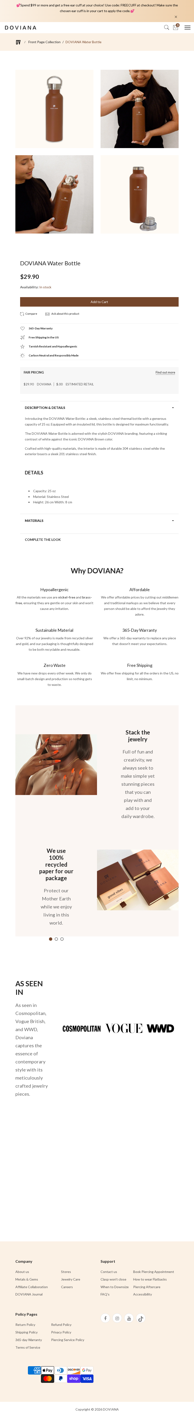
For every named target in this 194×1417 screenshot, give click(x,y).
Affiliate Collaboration (31, 1287)
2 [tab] (56, 939)
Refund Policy (61, 1325)
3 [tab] (62, 939)
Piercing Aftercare (146, 1287)
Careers (67, 1287)
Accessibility (142, 1294)
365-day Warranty (28, 1340)
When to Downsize (115, 1287)
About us (22, 1272)
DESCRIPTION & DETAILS (45, 407)
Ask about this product (65, 313)
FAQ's (105, 1294)
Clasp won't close (113, 1279)
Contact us (109, 1272)
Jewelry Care (70, 1279)
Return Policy (25, 1325)
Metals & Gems (26, 1279)
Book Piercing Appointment (153, 1272)
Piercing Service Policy (67, 1340)
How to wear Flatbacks (150, 1279)
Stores (66, 1272)
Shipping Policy (26, 1332)
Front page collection (44, 42)
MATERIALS (34, 520)
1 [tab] (50, 939)
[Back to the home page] (18, 42)
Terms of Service (27, 1347)
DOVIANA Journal (29, 1294)
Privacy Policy (61, 1332)
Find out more (165, 372)
